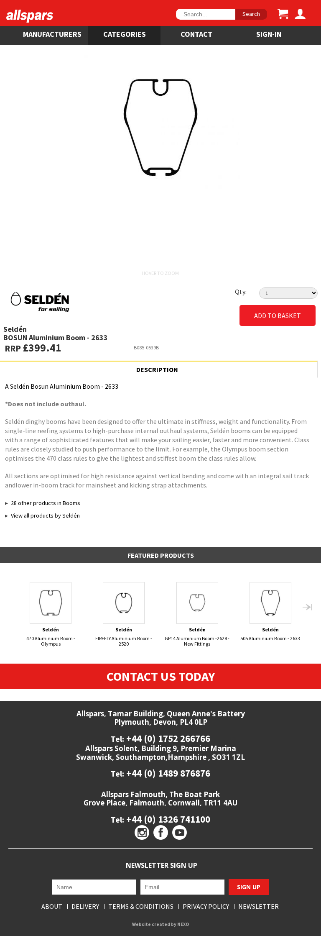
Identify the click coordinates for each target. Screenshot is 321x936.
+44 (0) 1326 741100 (167, 819)
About (51, 906)
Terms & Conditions (140, 906)
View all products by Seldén (45, 515)
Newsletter (258, 906)
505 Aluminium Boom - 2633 (270, 633)
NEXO (183, 924)
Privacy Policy (206, 906)
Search (251, 14)
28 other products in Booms (45, 503)
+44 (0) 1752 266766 (167, 738)
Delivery (85, 906)
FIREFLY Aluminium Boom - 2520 (123, 636)
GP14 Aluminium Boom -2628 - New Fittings (197, 636)
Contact (196, 34)
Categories (124, 34)
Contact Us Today (161, 676)
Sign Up (248, 887)
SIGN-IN (268, 34)
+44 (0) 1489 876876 (167, 773)
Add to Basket (277, 315)
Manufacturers (52, 34)
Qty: (241, 291)
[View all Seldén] (84, 302)
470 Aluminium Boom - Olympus (50, 636)
